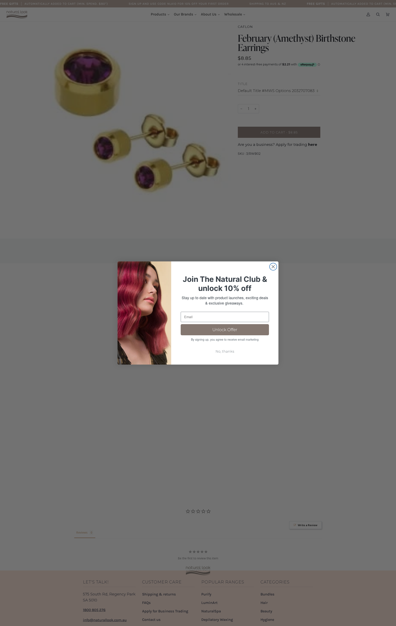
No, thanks (225, 351)
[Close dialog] (273, 266)
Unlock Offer (224, 329)
